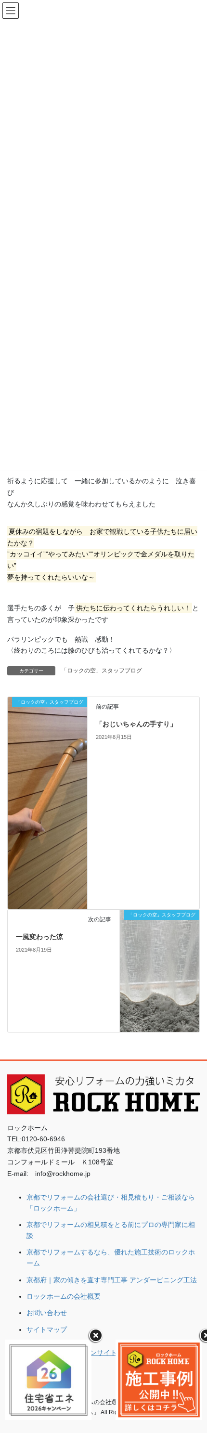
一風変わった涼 (39, 937)
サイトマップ (46, 1329)
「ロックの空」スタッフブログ (101, 670)
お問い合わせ (46, 1313)
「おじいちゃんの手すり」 (136, 724)
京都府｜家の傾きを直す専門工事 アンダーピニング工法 (111, 1280)
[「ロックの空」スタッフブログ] (47, 802)
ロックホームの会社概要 (63, 1296)
